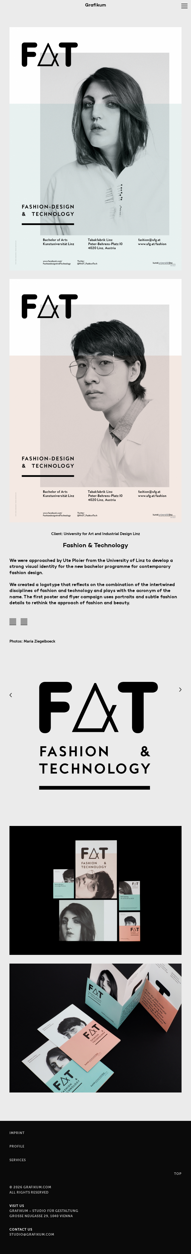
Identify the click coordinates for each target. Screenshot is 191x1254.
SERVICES (17, 1160)
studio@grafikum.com (31, 1234)
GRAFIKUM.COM (37, 1187)
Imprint (16, 1133)
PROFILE (16, 1146)
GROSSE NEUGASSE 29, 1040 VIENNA (41, 1216)
